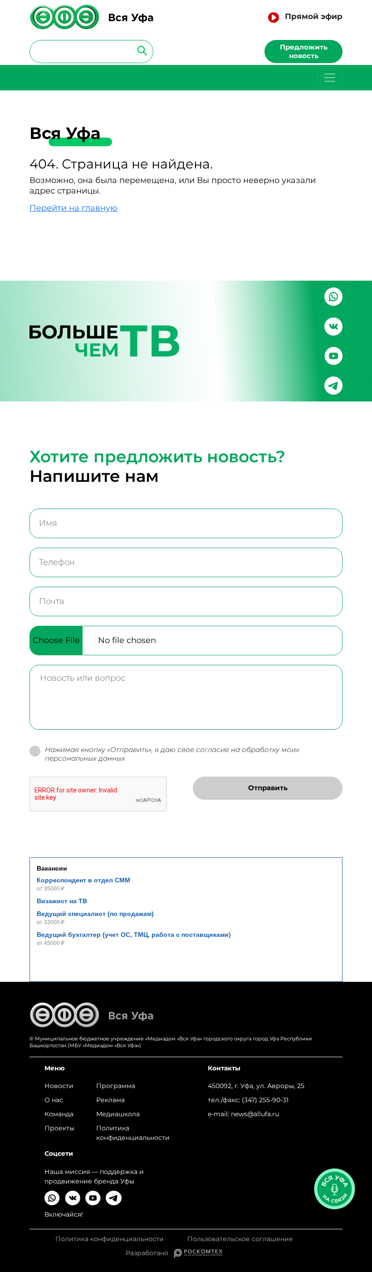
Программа (115, 1086)
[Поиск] (139, 50)
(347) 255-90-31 (265, 1100)
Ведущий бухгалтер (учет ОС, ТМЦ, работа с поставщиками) (134, 934)
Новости (58, 1086)
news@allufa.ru (255, 1114)
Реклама (110, 1100)
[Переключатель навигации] (330, 78)
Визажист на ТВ (62, 901)
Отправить (268, 787)
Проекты (59, 1128)
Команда (58, 1114)
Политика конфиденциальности (133, 1133)
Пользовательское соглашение (240, 1239)
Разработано (150, 1253)
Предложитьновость (304, 51)
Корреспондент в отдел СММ (83, 880)
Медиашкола (118, 1114)
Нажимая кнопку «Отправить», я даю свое (172, 754)
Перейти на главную (73, 208)
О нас (53, 1100)
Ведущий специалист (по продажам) (95, 913)
